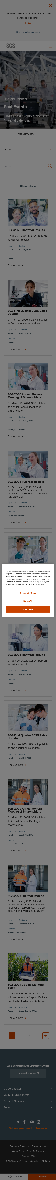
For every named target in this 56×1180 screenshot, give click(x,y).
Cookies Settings (28, 593)
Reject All (28, 601)
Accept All (28, 609)
